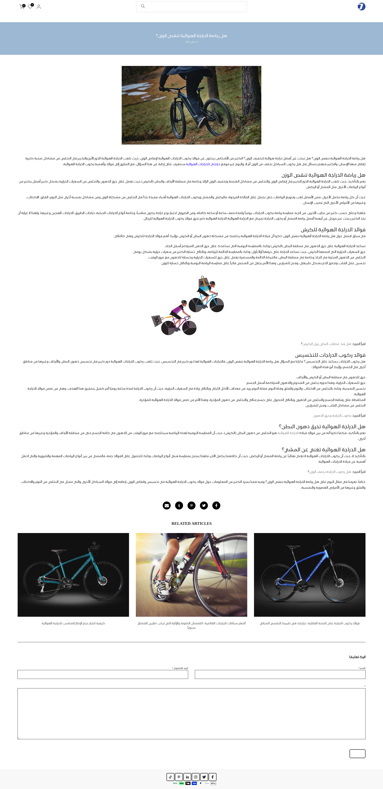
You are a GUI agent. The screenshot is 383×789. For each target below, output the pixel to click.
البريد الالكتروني (180, 668)
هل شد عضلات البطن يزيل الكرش (327, 344)
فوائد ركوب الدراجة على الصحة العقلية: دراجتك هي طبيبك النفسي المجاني (310, 623)
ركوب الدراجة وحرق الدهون (332, 416)
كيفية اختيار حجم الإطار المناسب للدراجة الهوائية (73, 623)
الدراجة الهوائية (288, 433)
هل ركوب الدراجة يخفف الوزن (330, 472)
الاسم (362, 668)
